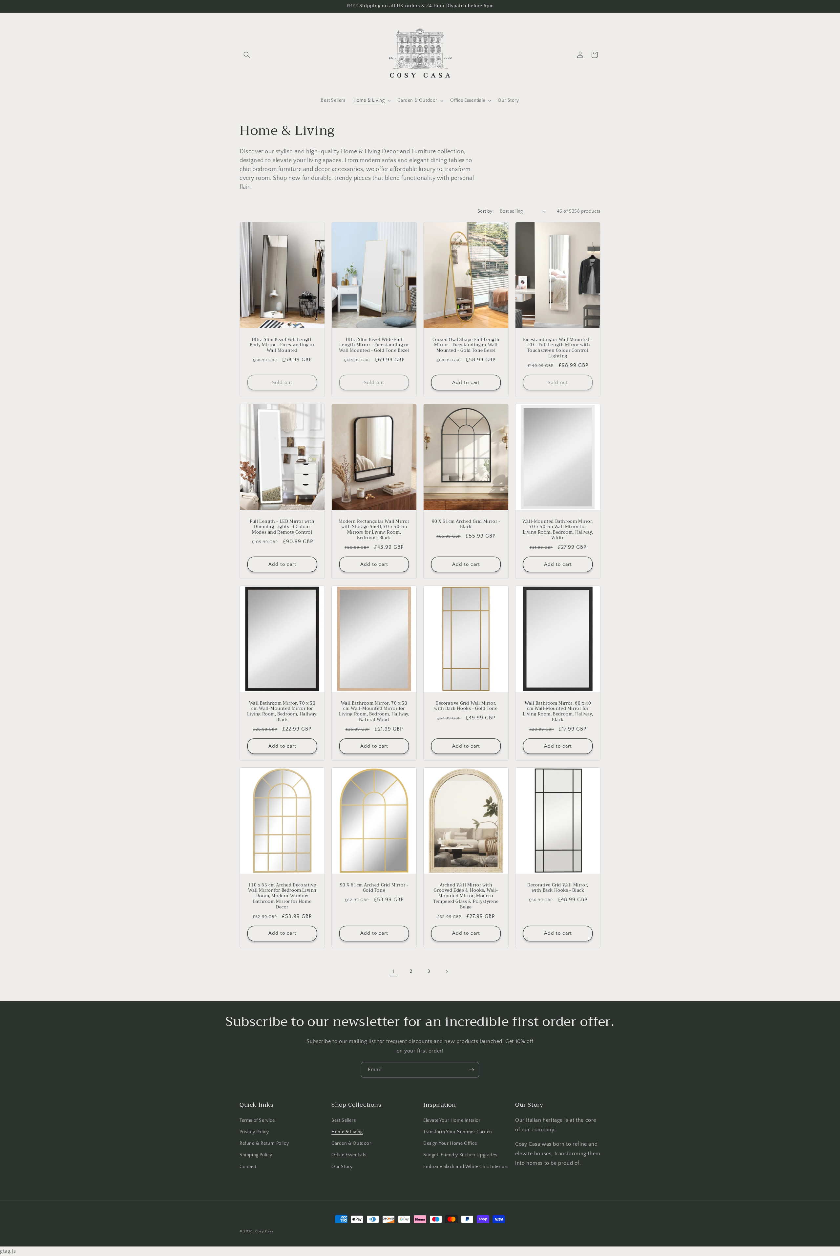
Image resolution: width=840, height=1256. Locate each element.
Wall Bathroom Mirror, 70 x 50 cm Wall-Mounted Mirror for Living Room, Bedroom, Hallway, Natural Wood (374, 711)
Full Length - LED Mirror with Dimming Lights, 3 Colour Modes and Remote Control (282, 527)
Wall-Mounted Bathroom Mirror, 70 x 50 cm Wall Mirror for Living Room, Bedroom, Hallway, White (557, 530)
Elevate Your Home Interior (452, 1120)
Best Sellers (343, 1120)
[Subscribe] (471, 1069)
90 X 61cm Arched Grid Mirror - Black (466, 524)
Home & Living (347, 1132)
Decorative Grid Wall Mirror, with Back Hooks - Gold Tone (465, 706)
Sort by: (485, 211)
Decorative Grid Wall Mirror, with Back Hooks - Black (557, 887)
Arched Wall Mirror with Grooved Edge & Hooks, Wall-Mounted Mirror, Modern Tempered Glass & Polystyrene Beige (466, 896)
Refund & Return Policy (264, 1143)
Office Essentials (348, 1155)
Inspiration (439, 1104)
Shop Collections (356, 1104)
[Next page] (446, 972)
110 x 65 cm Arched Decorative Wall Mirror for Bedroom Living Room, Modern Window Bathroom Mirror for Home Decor (282, 896)
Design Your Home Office (450, 1143)
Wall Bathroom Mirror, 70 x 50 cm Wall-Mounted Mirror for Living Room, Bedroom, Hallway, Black (282, 711)
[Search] (247, 55)
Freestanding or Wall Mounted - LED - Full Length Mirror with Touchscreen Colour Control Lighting (558, 348)
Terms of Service (257, 1120)
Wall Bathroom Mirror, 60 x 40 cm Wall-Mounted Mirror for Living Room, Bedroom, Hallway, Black (558, 711)
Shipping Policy (256, 1155)
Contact (248, 1166)
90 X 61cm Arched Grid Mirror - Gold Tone (374, 887)
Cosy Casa (264, 1231)
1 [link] (393, 971)
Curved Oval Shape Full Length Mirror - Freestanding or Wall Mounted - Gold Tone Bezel (465, 345)
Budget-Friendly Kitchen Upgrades (460, 1155)
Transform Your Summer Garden (457, 1132)
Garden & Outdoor (351, 1143)
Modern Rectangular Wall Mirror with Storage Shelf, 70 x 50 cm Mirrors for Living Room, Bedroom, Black (374, 530)
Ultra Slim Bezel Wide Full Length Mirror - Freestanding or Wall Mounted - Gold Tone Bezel (374, 345)
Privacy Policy (254, 1132)
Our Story (341, 1166)
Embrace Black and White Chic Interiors (466, 1166)
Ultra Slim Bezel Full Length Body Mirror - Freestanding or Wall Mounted (282, 345)
